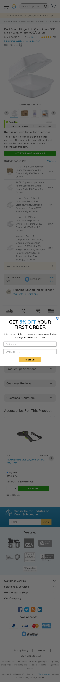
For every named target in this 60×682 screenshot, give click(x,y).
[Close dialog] (57, 318)
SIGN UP (30, 359)
